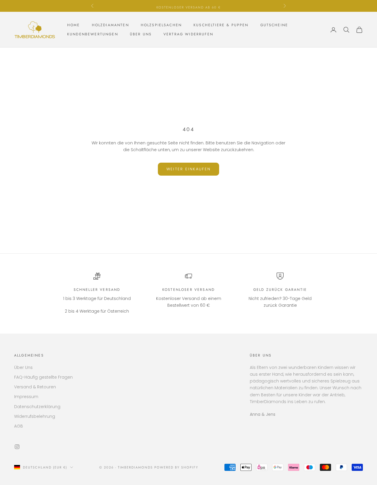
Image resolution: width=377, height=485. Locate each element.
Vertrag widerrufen (188, 34)
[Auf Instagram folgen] (17, 447)
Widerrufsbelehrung (34, 416)
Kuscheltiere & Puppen (221, 25)
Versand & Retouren (35, 387)
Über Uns (23, 367)
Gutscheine (274, 25)
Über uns (141, 34)
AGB (18, 426)
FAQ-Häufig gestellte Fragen (43, 377)
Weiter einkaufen (188, 169)
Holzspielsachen (161, 25)
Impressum (26, 397)
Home (73, 25)
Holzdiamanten (110, 25)
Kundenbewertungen (92, 34)
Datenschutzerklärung (37, 407)
